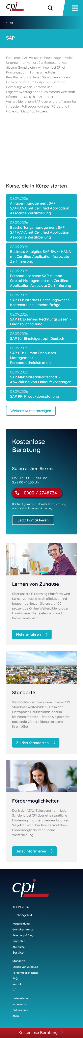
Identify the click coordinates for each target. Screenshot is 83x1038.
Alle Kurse (18, 946)
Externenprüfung (22, 935)
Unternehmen (20, 998)
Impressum (19, 1004)
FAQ (15, 978)
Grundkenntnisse (22, 929)
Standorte (18, 960)
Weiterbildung (21, 923)
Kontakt (17, 984)
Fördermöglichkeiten (25, 972)
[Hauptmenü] (75, 8)
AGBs (15, 1015)
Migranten (18, 941)
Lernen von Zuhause (25, 966)
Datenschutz (20, 1010)
